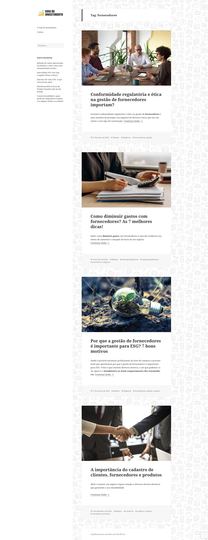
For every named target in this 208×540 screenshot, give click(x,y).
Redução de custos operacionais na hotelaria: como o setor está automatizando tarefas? (50, 65)
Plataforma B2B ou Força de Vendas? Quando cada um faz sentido (49, 89)
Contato (40, 32)
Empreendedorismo (130, 259)
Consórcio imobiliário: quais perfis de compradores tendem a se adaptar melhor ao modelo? (50, 98)
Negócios (127, 137)
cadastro (141, 511)
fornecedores (139, 137)
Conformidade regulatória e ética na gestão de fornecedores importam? (126, 99)
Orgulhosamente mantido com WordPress (108, 534)
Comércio (130, 511)
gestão (149, 137)
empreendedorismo (150, 259)
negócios (106, 262)
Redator (116, 137)
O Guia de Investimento (46, 27)
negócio (156, 391)
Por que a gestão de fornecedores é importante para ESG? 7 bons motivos (126, 346)
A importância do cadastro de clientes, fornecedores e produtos (126, 472)
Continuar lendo (133, 121)
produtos (106, 514)
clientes (148, 511)
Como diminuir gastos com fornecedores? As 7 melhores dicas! (121, 221)
